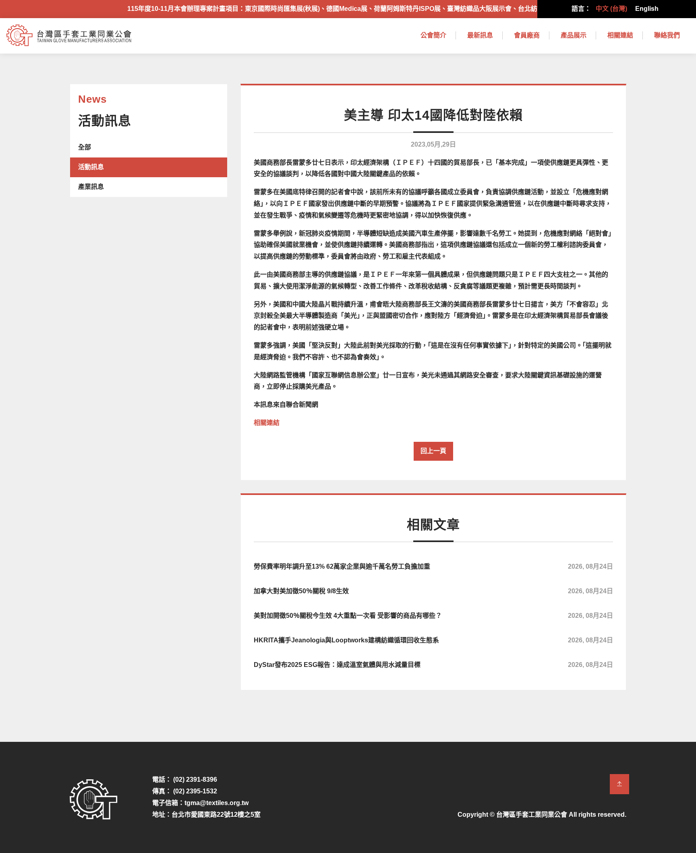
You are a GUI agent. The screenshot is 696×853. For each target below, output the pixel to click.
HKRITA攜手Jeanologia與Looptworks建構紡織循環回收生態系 (433, 640)
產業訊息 (91, 186)
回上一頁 (433, 450)
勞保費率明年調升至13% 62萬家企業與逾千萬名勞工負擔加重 (433, 566)
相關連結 (620, 35)
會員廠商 (527, 35)
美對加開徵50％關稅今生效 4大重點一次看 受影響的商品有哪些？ (433, 615)
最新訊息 (480, 35)
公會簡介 (433, 35)
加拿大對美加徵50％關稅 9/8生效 (433, 591)
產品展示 (573, 35)
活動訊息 (91, 167)
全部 (84, 147)
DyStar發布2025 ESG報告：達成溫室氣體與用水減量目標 (433, 664)
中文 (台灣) (611, 8)
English (647, 8)
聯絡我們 (667, 35)
